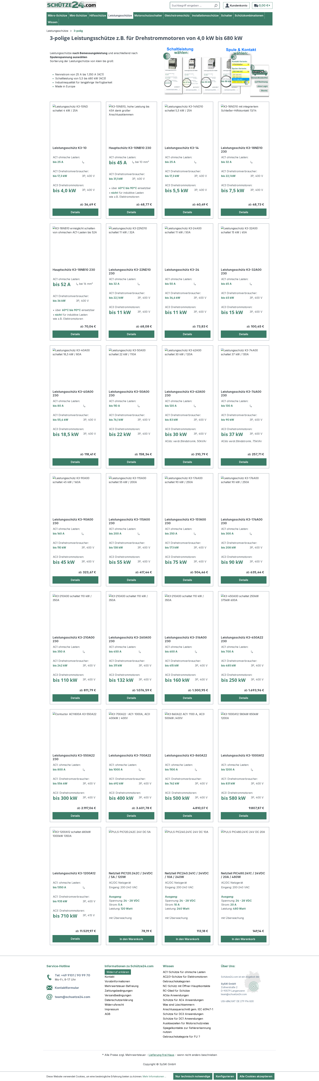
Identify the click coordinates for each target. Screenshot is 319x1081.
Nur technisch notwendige (192, 1076)
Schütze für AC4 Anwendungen (183, 1000)
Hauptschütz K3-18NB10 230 (74, 269)
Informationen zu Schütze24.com (129, 966)
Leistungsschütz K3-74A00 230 (241, 393)
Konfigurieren (225, 1076)
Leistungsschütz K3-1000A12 (242, 755)
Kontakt (109, 976)
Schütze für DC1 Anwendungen (183, 1018)
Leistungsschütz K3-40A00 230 (73, 393)
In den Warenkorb (131, 939)
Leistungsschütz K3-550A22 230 (74, 757)
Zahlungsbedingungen (119, 990)
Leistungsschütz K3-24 (182, 269)
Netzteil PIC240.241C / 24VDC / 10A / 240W (187, 875)
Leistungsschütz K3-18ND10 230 (242, 149)
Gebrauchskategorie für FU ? (181, 1036)
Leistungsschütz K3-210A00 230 (74, 639)
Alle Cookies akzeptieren (256, 1076)
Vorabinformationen (117, 981)
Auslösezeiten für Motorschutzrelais (186, 1023)
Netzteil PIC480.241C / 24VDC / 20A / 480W (243, 875)
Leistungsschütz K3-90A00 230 (73, 521)
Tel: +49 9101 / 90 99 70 (72, 975)
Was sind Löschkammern (178, 1004)
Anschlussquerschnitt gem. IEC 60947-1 (188, 1009)
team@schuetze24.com (72, 997)
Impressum (112, 1009)
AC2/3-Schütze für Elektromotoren (185, 976)
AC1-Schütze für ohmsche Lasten (184, 972)
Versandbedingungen (118, 995)
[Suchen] (216, 5)
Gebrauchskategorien (176, 981)
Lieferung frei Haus (161, 1055)
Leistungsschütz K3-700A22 (130, 755)
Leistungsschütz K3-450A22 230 (242, 639)
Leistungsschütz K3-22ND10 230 (130, 271)
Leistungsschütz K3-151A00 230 (185, 521)
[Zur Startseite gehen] (71, 4)
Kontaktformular (67, 987)
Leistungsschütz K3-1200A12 (74, 873)
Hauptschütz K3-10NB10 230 (130, 148)
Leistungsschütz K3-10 (70, 148)
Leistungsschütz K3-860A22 (186, 755)
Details (75, 212)
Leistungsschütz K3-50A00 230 (129, 393)
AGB (107, 1014)
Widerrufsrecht (114, 1004)
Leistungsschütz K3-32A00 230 (241, 271)
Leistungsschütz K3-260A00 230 (130, 639)
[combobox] (191, 5)
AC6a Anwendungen (176, 995)
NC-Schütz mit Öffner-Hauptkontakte (186, 986)
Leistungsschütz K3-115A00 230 (129, 521)
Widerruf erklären (117, 972)
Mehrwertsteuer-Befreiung (121, 986)
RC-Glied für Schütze (176, 990)
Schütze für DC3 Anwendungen (183, 1014)
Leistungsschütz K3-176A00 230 (242, 521)
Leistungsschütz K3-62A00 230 (185, 393)
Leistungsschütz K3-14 (182, 148)
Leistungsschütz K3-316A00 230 (186, 639)
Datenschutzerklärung (119, 1000)
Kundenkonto (238, 5)
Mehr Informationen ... (154, 1076)
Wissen (168, 966)
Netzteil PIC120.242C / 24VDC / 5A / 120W (131, 875)
